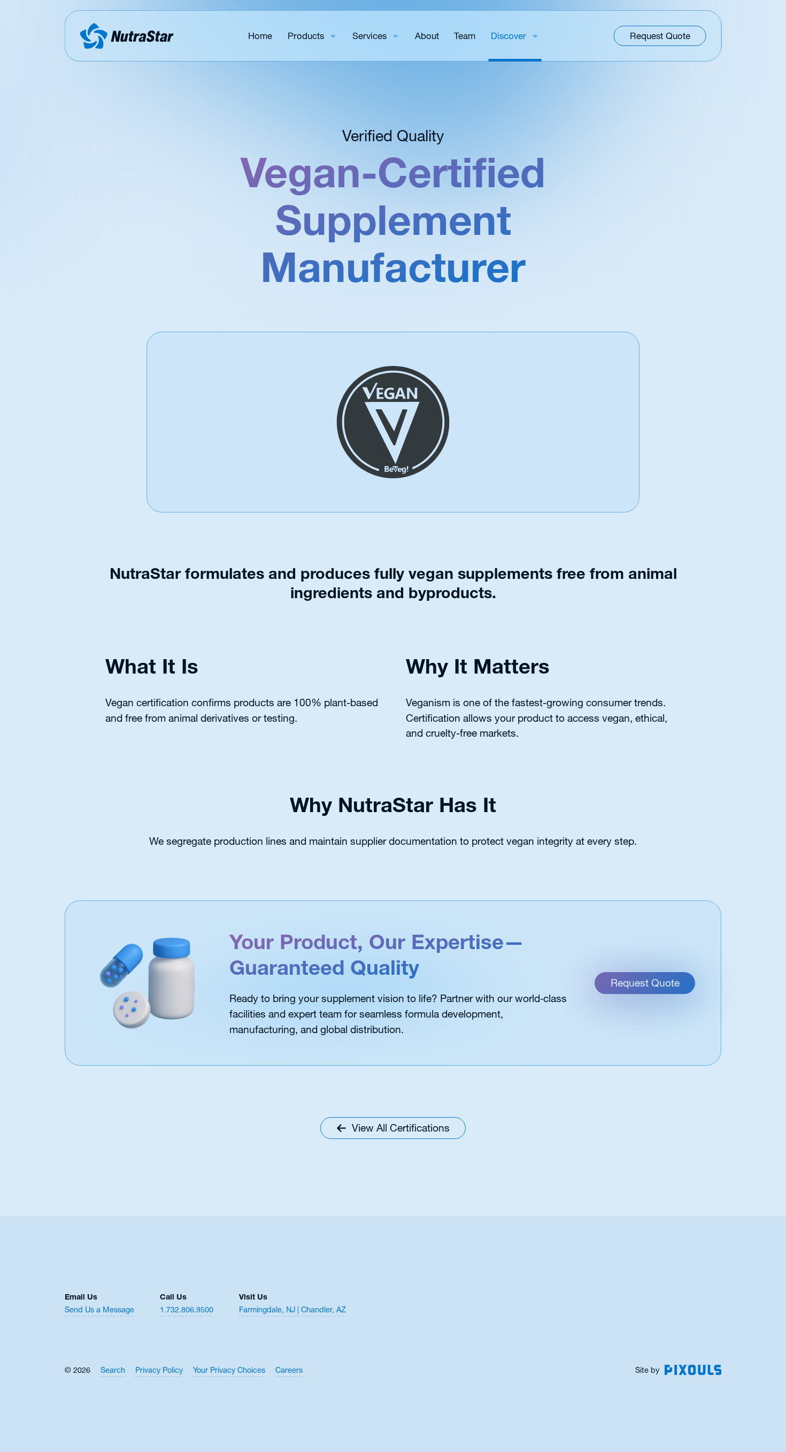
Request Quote (660, 35)
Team (464, 35)
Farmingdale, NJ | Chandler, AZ (292, 1309)
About (427, 35)
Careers (289, 1370)
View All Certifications (401, 1127)
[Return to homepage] (126, 36)
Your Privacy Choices (229, 1370)
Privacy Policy (159, 1370)
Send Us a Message (99, 1309)
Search (113, 1370)
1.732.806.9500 (186, 1309)
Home (260, 35)
